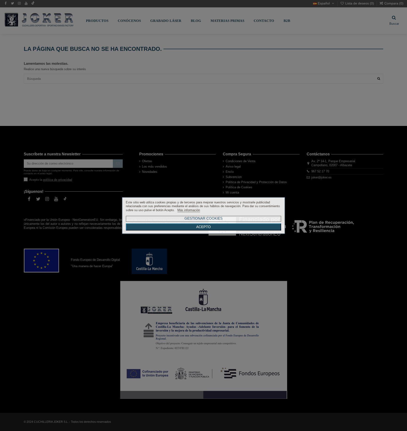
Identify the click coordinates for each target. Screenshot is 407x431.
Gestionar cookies (203, 218)
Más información (188, 210)
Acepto (203, 227)
